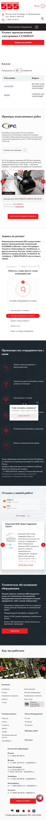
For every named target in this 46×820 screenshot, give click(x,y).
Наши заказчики (29, 689)
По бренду (28, 722)
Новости (4, 699)
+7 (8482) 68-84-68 (17, 793)
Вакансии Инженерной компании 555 (35, 704)
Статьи (4, 702)
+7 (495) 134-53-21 (17, 763)
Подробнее (14, 631)
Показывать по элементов (17, 71)
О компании (6, 689)
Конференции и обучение (33, 696)
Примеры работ (31, 731)
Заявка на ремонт (23, 801)
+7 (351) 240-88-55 (17, 779)
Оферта (4, 728)
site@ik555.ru (31, 763)
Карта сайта (28, 699)
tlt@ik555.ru (30, 793)
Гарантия (5, 718)
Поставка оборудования (32, 692)
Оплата (4, 722)
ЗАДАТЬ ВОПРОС (24, 416)
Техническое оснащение (10, 696)
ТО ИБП (4, 732)
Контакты (29, 740)
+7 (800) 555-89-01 (12, 20)
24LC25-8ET (9, 86)
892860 (7, 95)
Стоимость (5, 725)
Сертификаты (6, 741)
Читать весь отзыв (25, 565)
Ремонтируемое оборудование (20, 27)
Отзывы (4, 692)
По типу (27, 718)
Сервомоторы (19, 206)
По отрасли (29, 725)
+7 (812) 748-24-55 (15, 772)
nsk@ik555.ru (31, 786)
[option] (23, 189)
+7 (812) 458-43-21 (17, 770)
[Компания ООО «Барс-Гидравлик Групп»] (11, 541)
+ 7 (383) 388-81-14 (17, 786)
